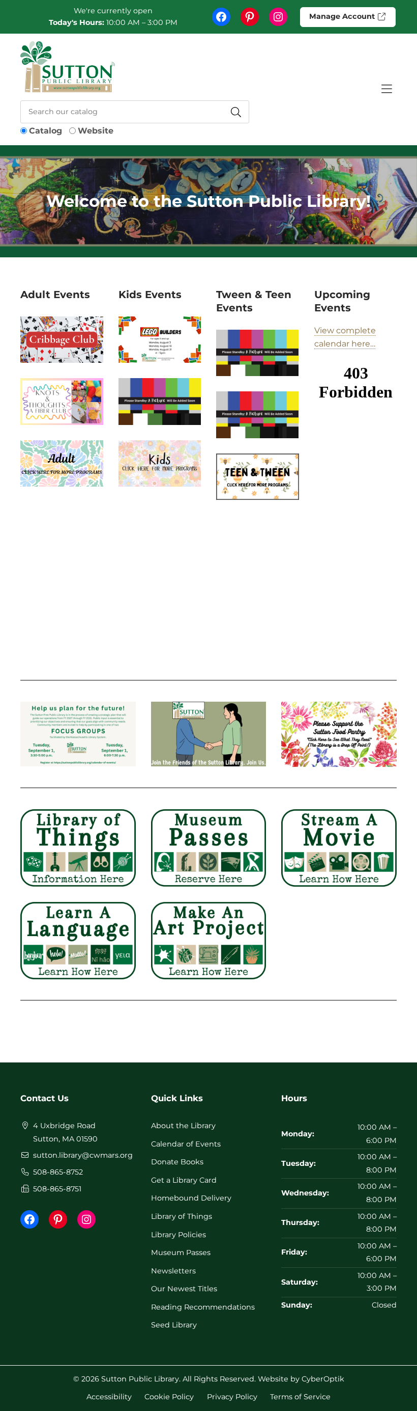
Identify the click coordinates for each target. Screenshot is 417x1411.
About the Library (183, 1125)
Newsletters (173, 1270)
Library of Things (181, 1216)
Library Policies (178, 1234)
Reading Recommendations (203, 1307)
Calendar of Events (186, 1144)
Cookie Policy (169, 1396)
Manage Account (343, 16)
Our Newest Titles (184, 1288)
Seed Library (174, 1324)
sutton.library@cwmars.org (83, 1155)
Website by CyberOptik (301, 1378)
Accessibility (109, 1396)
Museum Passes (181, 1252)
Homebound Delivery (191, 1198)
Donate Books (177, 1161)
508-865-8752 (58, 1172)
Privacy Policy (232, 1396)
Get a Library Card (184, 1180)
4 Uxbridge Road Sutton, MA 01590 (65, 1132)
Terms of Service (300, 1396)
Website (95, 131)
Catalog (45, 131)
